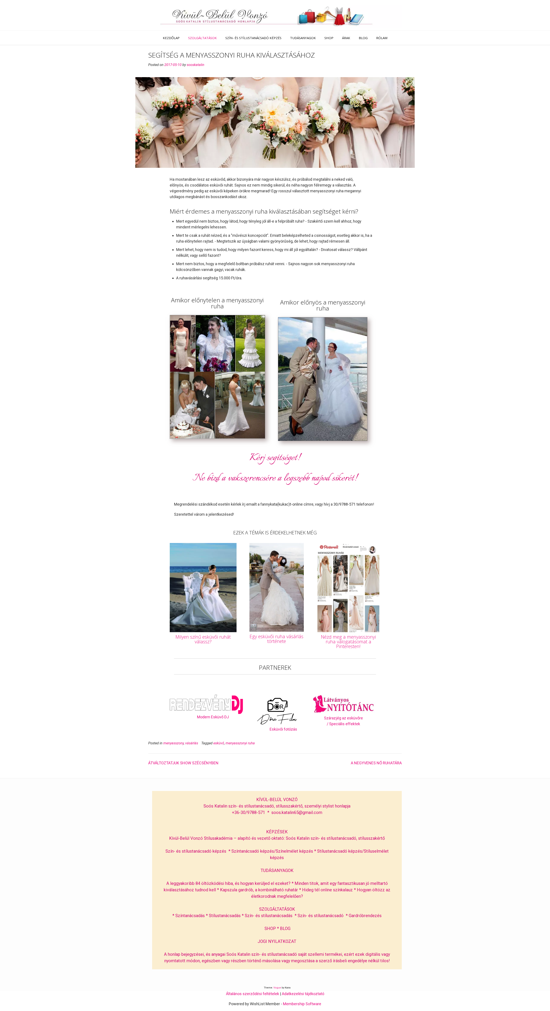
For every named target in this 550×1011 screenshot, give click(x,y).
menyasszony (173, 743)
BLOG (363, 38)
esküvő (218, 743)
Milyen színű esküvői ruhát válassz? (203, 639)
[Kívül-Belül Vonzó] (275, 15)
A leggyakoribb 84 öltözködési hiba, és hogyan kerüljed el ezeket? (228, 883)
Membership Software (302, 1004)
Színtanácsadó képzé (251, 851)
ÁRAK (346, 38)
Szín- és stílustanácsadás (268, 915)
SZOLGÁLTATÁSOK (202, 38)
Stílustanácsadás (225, 915)
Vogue (277, 987)
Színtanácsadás (190, 915)
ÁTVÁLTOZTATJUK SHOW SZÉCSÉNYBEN (183, 763)
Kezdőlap (171, 38)
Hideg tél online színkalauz (327, 889)
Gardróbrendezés (365, 915)
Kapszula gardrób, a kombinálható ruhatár (259, 889)
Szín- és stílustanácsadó (321, 915)
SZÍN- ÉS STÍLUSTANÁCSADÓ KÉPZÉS (253, 38)
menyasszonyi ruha (240, 743)
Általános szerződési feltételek (252, 993)
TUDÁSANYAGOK (303, 38)
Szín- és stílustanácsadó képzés (195, 851)
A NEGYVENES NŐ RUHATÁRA (376, 763)
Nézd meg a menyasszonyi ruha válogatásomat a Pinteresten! (348, 641)
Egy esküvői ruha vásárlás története (276, 638)
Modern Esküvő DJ (213, 717)
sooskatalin (195, 65)
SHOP (328, 38)
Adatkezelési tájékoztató (303, 993)
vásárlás (191, 743)
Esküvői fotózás (283, 729)
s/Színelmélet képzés (293, 851)
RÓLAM (381, 38)
